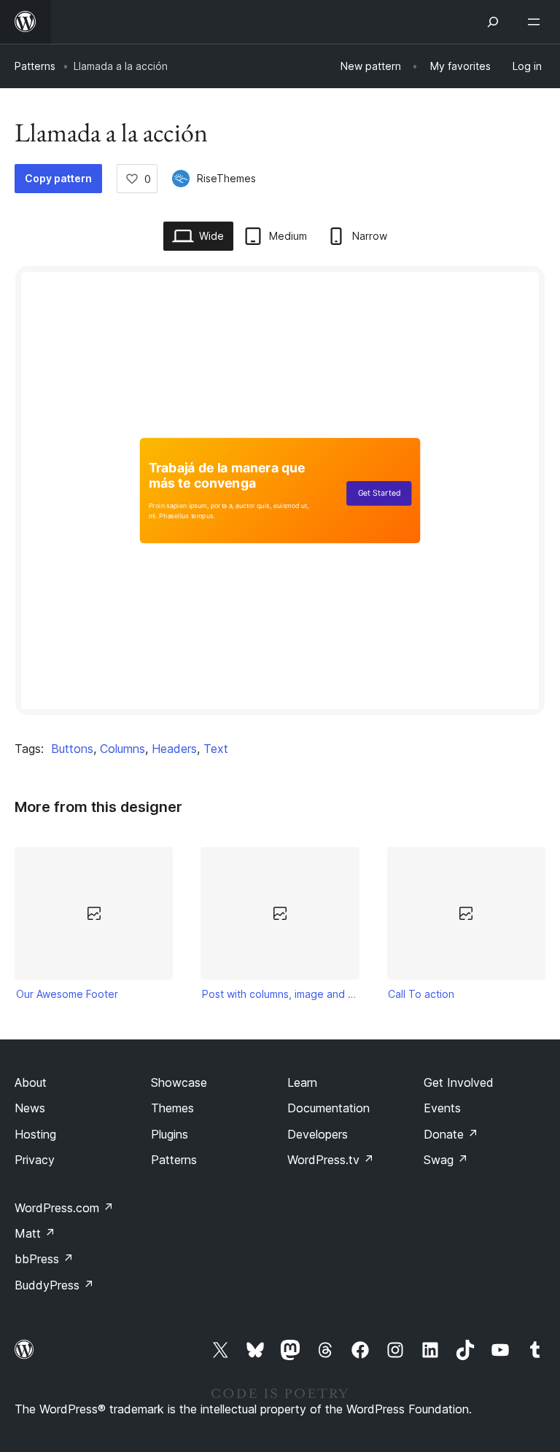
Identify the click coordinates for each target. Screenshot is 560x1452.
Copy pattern (58, 178)
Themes (172, 1108)
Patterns (35, 66)
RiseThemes (226, 178)
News (30, 1108)
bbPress (44, 1259)
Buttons (72, 748)
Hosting (35, 1134)
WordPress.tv (330, 1159)
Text (215, 748)
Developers (317, 1134)
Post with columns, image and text (280, 994)
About (31, 1082)
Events (442, 1108)
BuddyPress (54, 1285)
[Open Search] (492, 22)
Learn (302, 1082)
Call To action (421, 994)
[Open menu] (536, 22)
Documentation (328, 1108)
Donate (451, 1134)
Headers (174, 748)
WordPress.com (64, 1208)
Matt (35, 1233)
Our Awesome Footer (67, 994)
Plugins (169, 1134)
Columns (122, 748)
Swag (446, 1159)
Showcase (179, 1082)
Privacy (35, 1159)
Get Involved (459, 1082)
